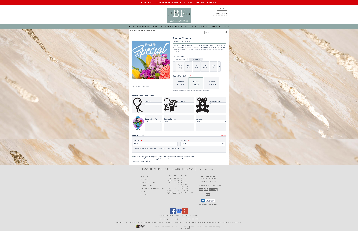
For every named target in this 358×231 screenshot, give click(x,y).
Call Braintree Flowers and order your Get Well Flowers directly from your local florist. (208, 222)
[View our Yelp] (185, 213)
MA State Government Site (188, 219)
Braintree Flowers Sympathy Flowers (158, 222)
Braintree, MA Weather (168, 219)
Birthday (165, 27)
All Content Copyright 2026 (161, 227)
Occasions (189, 27)
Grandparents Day (141, 27)
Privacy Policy (196, 227)
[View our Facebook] (173, 213)
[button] (222, 9)
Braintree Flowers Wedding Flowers (129, 222)
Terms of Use (185, 228)
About (215, 27)
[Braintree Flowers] (179, 15)
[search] (226, 32)
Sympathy (176, 27)
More (225, 27)
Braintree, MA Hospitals (190, 216)
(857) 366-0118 (222, 15)
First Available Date (196, 59)
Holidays (203, 27)
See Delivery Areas (205, 169)
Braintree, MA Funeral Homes (169, 216)
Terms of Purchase (211, 227)
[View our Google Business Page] (179, 213)
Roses (155, 27)
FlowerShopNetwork (180, 227)
